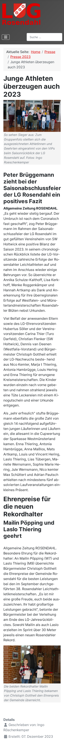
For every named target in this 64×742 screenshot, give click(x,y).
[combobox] (44, 37)
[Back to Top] (57, 734)
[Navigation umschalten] (6, 37)
